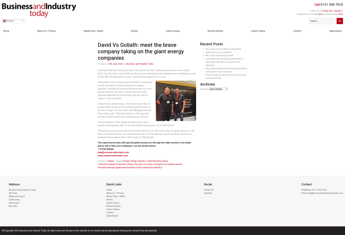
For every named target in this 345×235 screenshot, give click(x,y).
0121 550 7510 (319, 190)
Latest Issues (173, 31)
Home (6, 31)
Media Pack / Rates (93, 31)
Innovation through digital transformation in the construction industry (130, 167)
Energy (126, 161)
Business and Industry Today (139, 64)
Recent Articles (215, 31)
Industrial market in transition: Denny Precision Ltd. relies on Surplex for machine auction (140, 164)
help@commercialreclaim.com (113, 152)
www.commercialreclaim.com (113, 155)
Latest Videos (258, 31)
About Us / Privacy (46, 31)
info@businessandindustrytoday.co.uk (325, 193)
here (320, 14)
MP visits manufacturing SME (219, 55)
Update (110, 161)
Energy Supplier (137, 161)
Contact (297, 31)
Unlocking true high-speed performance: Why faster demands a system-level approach (224, 62)
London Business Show (157, 161)
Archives (204, 89)
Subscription (335, 31)
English (10, 21)
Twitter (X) (327, 11)
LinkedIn (337, 11)
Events (134, 31)
